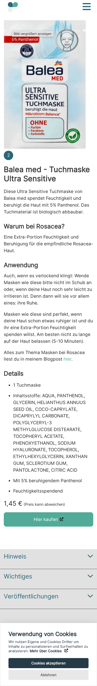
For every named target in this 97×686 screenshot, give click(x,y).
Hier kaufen (46, 519)
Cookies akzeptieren (48, 663)
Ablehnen (48, 675)
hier (67, 359)
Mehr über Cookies (46, 651)
